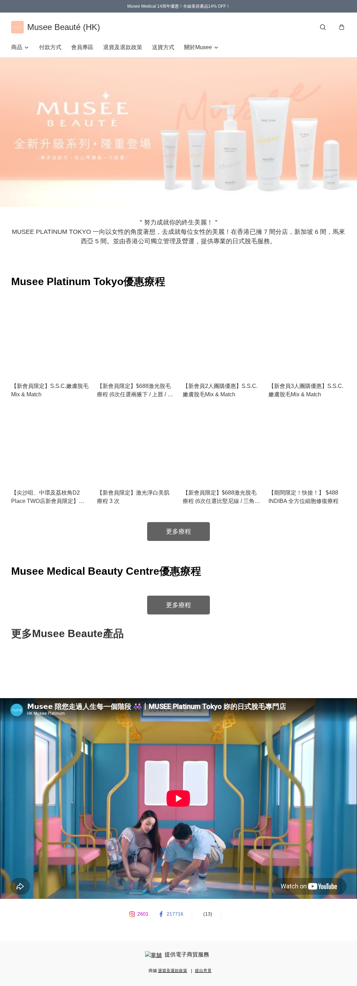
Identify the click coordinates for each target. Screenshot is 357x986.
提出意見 (203, 970)
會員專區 (82, 47)
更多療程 (178, 531)
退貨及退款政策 (122, 47)
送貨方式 (163, 47)
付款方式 (50, 47)
